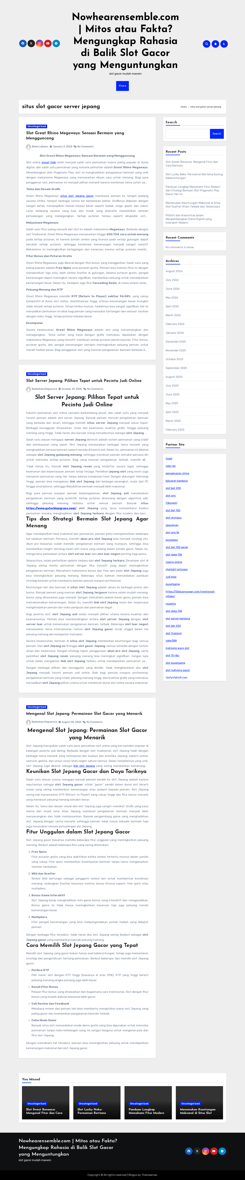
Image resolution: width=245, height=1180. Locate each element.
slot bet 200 (173, 488)
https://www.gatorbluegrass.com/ (51, 508)
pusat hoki (49, 162)
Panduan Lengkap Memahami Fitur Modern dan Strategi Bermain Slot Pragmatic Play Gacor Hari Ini (193, 190)
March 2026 (173, 315)
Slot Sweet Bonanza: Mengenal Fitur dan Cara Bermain (44, 1113)
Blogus (132, 1175)
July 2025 (172, 385)
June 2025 (173, 394)
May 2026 (172, 297)
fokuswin (171, 503)
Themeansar (149, 1175)
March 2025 (173, 420)
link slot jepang (84, 766)
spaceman (172, 525)
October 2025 (174, 359)
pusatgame (173, 584)
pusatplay (172, 540)
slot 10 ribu (172, 655)
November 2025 (176, 350)
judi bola (171, 576)
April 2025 (172, 412)
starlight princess (177, 569)
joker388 (171, 640)
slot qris (171, 495)
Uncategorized (37, 126)
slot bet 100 (173, 510)
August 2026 (174, 271)
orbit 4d (171, 466)
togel (169, 458)
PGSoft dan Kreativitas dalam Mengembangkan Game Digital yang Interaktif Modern (189, 219)
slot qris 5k (172, 532)
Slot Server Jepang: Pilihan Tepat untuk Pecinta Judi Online (84, 381)
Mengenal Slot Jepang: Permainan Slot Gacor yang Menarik (84, 714)
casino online (174, 562)
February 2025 (175, 429)
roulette (171, 603)
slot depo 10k (174, 554)
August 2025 (174, 376)
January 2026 (175, 332)
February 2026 (175, 324)
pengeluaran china (177, 473)
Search (171, 122)
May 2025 (172, 403)
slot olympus (174, 517)
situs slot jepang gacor (77, 196)
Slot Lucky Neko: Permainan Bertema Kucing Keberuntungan (94, 1113)
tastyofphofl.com (177, 677)
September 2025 (176, 368)
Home (122, 86)
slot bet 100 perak (177, 547)
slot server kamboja (178, 618)
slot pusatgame (175, 663)
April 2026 (172, 306)
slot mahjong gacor (178, 670)
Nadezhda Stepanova (44, 389)
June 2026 (173, 288)
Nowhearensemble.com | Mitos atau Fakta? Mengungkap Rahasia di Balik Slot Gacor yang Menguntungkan (125, 41)
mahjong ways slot (177, 648)
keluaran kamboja (177, 480)
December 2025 (176, 341)
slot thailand (174, 633)
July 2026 (172, 280)
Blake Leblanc (40, 146)
